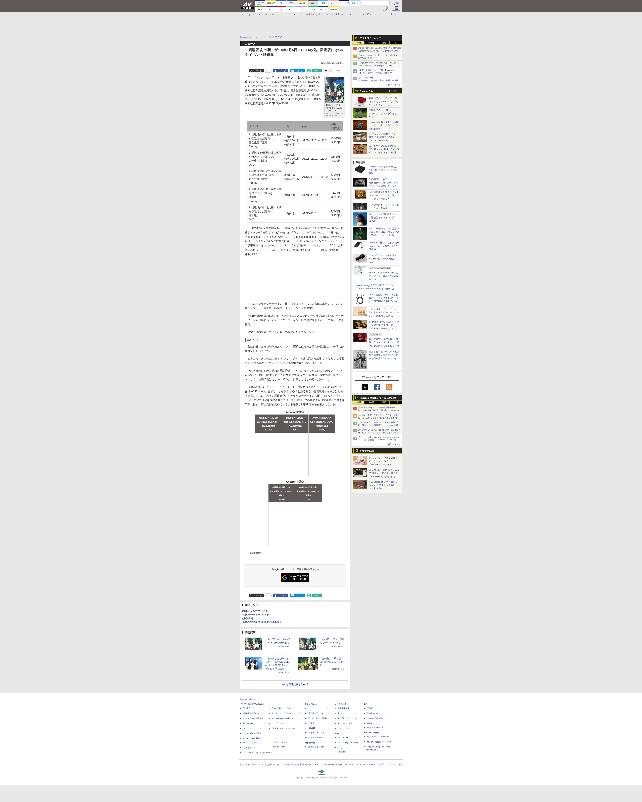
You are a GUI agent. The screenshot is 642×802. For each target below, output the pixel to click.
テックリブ (339, 747)
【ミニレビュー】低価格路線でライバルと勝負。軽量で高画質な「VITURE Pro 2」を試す (379, 80)
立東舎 (311, 723)
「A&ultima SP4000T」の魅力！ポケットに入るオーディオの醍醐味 (384, 125)
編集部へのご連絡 (310, 764)
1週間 (383, 42)
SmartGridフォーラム (281, 708)
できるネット (249, 747)
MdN (336, 733)
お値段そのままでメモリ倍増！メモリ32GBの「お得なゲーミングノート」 (383, 101)
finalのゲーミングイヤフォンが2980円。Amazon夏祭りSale (384, 258)
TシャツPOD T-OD (317, 718)
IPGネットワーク (371, 732)
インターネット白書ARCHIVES (257, 752)
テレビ (245, 14)
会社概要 (349, 764)
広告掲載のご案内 (291, 764)
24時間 (370, 42)
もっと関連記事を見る (293, 684)
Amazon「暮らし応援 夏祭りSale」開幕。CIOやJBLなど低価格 (384, 246)
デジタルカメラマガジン (254, 742)
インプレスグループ (366, 764)
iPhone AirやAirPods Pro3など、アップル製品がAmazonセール (384, 276)
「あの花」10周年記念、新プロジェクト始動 (331, 661)
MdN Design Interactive (348, 742)
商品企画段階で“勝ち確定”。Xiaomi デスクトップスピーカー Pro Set (384, 485)
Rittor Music (311, 704)
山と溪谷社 (310, 728)
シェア (283, 71)
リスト (268, 71)
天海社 (370, 708)
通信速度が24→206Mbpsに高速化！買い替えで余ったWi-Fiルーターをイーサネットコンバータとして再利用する (379, 433)
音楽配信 (367, 14)
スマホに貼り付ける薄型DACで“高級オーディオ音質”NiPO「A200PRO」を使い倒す (384, 473)
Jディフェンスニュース (348, 713)
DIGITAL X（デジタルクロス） (285, 728)
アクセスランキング (370, 38)
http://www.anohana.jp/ (255, 614)
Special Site (366, 91)
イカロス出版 (340, 704)
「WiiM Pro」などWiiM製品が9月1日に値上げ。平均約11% (383, 170)
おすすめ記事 (367, 451)
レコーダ (256, 14)
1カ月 (395, 42)
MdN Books (343, 737)
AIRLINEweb (343, 708)
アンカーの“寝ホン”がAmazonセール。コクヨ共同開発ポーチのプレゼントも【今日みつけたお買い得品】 (379, 51)
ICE (365, 704)
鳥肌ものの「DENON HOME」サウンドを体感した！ (383, 113)
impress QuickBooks (376, 718)
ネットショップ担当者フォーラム (287, 713)
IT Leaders (248, 723)
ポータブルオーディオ (275, 14)
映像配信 (310, 14)
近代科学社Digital (316, 747)
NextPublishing (279, 747)
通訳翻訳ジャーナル (347, 718)
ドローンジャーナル (252, 728)
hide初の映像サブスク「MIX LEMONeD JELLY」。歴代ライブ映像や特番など (384, 195)
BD (320, 14)
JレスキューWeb (345, 723)
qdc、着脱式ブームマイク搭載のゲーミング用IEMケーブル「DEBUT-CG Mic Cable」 (384, 298)
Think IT (246, 708)
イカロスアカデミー (347, 728)
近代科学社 (310, 742)
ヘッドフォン (296, 14)
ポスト (259, 71)
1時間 (358, 42)
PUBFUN (368, 723)
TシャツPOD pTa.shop (378, 737)
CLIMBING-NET (315, 737)
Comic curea (373, 713)
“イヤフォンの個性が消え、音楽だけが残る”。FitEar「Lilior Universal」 (383, 137)
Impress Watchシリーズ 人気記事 (378, 397)
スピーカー (353, 14)
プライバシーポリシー (332, 764)
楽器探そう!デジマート (318, 713)
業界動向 (339, 14)
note (316, 71)
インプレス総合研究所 (253, 718)
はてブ (300, 71)
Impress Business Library (283, 718)
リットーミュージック (318, 708)
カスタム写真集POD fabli (379, 742)
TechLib (341, 752)
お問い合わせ (273, 764)
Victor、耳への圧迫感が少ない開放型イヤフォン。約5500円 (383, 217)
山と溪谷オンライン (317, 732)
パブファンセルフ (375, 727)
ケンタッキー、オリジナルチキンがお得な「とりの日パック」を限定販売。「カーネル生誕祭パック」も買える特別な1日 (379, 425)
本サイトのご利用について (252, 764)
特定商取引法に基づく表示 (391, 764)
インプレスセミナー (281, 723)
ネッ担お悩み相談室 (252, 733)
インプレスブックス (281, 742)
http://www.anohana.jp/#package (261, 621)
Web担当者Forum (251, 713)
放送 (329, 14)
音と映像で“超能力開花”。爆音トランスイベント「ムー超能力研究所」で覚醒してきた (384, 342)
